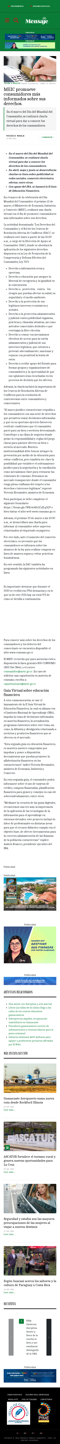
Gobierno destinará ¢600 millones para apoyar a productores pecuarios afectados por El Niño (31, 1041)
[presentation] (11, 1337)
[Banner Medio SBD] (30, 980)
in (41, 1433)
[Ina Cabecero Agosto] (30, 37)
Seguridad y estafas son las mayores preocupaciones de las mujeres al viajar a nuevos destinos (29, 1223)
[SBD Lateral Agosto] (30, 944)
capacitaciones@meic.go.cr (20, 684)
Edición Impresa (17, 6)
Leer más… (9, 1110)
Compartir (47, 137)
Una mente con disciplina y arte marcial (30, 1004)
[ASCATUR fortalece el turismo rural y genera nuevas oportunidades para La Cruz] (30, 1136)
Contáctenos (46, 1399)
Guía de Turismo (29, 1399)
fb (25, 1433)
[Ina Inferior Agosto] (30, 1375)
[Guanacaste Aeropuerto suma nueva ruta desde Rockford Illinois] (30, 1078)
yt (33, 1433)
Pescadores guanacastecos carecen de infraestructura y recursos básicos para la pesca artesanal (31, 1030)
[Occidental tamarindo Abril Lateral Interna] (30, 893)
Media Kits (13, 1399)
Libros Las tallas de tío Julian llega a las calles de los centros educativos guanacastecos (30, 1011)
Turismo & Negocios (12, 83)
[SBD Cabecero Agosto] (30, 45)
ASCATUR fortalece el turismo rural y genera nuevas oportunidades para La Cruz (30, 1160)
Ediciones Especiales (41, 6)
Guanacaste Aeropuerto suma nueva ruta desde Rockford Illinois (29, 1100)
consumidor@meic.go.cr (18, 671)
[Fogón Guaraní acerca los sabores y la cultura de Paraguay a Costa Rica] (30, 1260)
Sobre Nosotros (14, 1395)
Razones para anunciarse (37, 1395)
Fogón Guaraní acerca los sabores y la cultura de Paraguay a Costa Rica (30, 1283)
